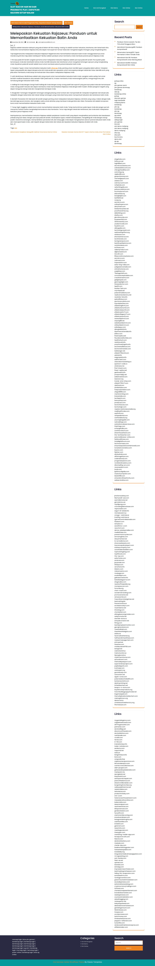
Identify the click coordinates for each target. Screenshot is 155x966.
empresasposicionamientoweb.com (127, 446)
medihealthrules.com (121, 411)
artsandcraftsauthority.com (124, 478)
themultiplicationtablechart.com (126, 696)
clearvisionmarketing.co (122, 362)
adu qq (116, 92)
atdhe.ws (117, 634)
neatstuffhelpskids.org (122, 584)
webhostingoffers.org (122, 232)
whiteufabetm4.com (121, 325)
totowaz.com (119, 888)
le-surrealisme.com (121, 541)
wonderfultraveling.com (122, 593)
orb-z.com (118, 796)
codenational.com (120, 459)
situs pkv (117, 135)
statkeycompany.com (122, 547)
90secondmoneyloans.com (124, 256)
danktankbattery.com (122, 841)
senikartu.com (119, 748)
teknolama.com (120, 791)
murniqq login (21, 950)
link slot (117, 124)
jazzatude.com (119, 563)
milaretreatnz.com (121, 571)
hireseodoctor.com (121, 284)
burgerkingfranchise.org (122, 785)
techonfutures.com (121, 405)
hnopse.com (118, 912)
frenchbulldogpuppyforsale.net (125, 692)
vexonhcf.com (119, 528)
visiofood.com (119, 385)
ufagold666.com (120, 392)
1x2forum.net (118, 161)
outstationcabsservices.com (124, 424)
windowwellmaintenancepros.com (126, 925)
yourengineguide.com (122, 420)
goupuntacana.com (121, 176)
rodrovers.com (119, 260)
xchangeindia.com (120, 428)
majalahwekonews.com (122, 722)
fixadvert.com (119, 522)
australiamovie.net (121, 500)
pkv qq (116, 107)
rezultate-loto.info (120, 297)
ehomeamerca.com (121, 237)
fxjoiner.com (118, 452)
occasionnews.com (121, 914)
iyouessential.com (120, 219)
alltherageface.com (121, 456)
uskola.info (118, 355)
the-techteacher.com (122, 435)
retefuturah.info (120, 342)
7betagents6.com (120, 273)
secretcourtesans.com (122, 166)
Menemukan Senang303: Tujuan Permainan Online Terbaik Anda (128, 53)
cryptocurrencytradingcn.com (125, 886)
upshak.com (118, 863)
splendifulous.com (120, 299)
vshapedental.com (121, 415)
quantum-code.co (120, 364)
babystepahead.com (121, 903)
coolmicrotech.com (121, 431)
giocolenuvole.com (121, 217)
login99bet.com (119, 163)
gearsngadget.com (121, 282)
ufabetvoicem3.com (121, 316)
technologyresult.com (122, 230)
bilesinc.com (118, 569)
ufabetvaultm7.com (121, 312)
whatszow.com (119, 234)
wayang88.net (119, 321)
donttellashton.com (121, 733)
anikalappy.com (120, 327)
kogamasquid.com (120, 694)
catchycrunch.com (121, 183)
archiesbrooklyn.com (121, 606)
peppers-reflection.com (123, 921)
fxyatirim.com (119, 226)
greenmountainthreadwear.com (125, 880)
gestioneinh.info (119, 372)
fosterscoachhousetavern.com (125, 798)
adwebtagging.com (121, 899)
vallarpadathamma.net (122, 787)
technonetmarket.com (122, 349)
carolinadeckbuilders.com (123, 550)
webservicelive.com (121, 480)
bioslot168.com (119, 476)
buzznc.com (118, 450)
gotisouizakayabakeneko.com (124, 770)
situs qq (54, 68)
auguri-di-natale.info (121, 511)
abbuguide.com (119, 228)
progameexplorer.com (122, 461)
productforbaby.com (121, 794)
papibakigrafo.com (121, 666)
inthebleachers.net (121, 685)
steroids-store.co (120, 619)
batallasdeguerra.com (122, 580)
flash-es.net (118, 860)
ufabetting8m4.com (121, 306)
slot (15, 128)
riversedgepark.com (121, 178)
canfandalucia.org (120, 418)
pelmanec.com (119, 727)
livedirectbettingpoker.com (124, 847)
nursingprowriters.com (122, 878)
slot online (138, 8)
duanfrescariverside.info (122, 331)
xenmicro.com (119, 202)
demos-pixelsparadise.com (124, 530)
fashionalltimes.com (121, 439)
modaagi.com (119, 573)
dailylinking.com (120, 213)
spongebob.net (119, 774)
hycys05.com (119, 813)
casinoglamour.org (121, 698)
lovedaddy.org (119, 852)
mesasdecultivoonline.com (123, 800)
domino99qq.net (120, 729)
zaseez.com (118, 181)
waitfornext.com (120, 359)
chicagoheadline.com (122, 170)
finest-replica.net (120, 370)
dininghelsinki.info (120, 329)
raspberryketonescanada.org (124, 409)
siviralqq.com (119, 867)
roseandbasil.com (120, 629)
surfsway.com (119, 247)
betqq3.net (118, 649)
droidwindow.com (120, 387)
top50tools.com (120, 554)
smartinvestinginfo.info (122, 344)
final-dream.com (120, 368)
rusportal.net (119, 750)
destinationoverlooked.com (124, 906)
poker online (16, 952)
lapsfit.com (118, 286)
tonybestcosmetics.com (123, 448)
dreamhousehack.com (122, 433)
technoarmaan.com (121, 443)
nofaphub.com (119, 185)
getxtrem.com (119, 826)
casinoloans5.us (119, 651)
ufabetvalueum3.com (122, 310)
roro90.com (118, 738)
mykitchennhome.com (122, 657)
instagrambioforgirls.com (123, 819)
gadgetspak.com (120, 280)
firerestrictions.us (120, 603)
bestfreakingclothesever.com (125, 871)
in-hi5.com (118, 742)
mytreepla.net (119, 291)
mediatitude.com (120, 532)
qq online (117, 115)
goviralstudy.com (120, 672)
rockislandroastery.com (122, 463)
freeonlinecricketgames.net (124, 599)
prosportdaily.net (120, 375)
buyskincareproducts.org (123, 690)
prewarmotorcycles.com (123, 534)
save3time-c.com (120, 526)
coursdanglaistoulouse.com (124, 506)
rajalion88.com (119, 174)
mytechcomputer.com (122, 474)
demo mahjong (119, 131)
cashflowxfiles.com (121, 822)
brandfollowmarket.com (123, 893)
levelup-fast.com (120, 288)
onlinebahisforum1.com (122, 168)
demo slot (118, 139)
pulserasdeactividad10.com (124, 679)
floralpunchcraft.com (122, 837)
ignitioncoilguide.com (121, 471)
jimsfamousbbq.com (121, 496)
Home (86, 8)
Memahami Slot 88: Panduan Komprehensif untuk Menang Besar (129, 59)
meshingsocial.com (121, 830)
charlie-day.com (120, 845)
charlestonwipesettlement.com (125, 891)
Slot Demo (114, 8)
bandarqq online (120, 94)
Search (119, 21)
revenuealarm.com (121, 467)
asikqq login (118, 120)
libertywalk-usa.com (121, 498)
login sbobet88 (119, 100)
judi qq (116, 96)
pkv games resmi (120, 85)
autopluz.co (118, 524)
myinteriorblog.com (121, 394)
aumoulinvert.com (120, 659)
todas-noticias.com (121, 746)
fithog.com (118, 623)
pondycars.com (120, 403)
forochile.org (118, 588)
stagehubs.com (119, 159)
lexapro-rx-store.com (122, 687)
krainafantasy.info (120, 744)
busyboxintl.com (120, 776)
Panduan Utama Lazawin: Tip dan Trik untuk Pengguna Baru (128, 43)
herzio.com (118, 740)
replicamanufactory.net (122, 295)
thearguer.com (119, 832)
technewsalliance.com (122, 347)
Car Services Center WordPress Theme (69, 962)
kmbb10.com (119, 824)
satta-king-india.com (121, 265)
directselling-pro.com (122, 465)
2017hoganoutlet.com (122, 725)
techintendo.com (120, 239)
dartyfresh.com (119, 206)
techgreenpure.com (121, 241)
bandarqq (117, 90)
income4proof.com (121, 191)
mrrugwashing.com (121, 856)
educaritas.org (119, 194)
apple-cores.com (120, 677)
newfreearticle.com (121, 806)
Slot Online (126, 8)
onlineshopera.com (121, 204)
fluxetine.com (119, 644)
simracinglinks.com (121, 537)
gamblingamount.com (122, 908)
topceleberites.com (121, 303)
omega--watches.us (121, 515)
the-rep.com (119, 556)
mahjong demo (119, 103)
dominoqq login (17, 944)
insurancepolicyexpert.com (124, 545)
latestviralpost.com (121, 804)
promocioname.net (121, 595)
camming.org (119, 172)
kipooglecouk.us (120, 655)
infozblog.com (119, 610)
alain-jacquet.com (120, 768)
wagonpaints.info (120, 357)
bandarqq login (17, 942)
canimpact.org (119, 670)
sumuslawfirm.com (121, 875)
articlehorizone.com (121, 269)
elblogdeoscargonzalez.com (124, 614)
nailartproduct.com (121, 250)
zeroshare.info (119, 567)
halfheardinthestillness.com (124, 638)
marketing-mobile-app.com (124, 835)
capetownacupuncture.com (124, 761)
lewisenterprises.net (121, 209)
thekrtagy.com (119, 426)
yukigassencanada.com (122, 267)
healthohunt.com (120, 340)
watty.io (117, 753)
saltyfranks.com (120, 558)
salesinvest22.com (120, 377)
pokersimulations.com (122, 293)
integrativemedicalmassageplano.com (128, 854)
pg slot (26, 948)
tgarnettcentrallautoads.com (124, 519)
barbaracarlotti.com (121, 681)
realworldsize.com (120, 789)
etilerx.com (118, 334)
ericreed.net (118, 642)
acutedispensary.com (122, 882)
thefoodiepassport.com (122, 662)
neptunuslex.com (120, 509)
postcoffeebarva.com (122, 781)
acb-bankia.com (120, 858)
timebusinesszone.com (122, 919)
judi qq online (118, 81)
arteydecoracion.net (121, 621)
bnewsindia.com (120, 396)
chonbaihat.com (120, 612)
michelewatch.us (120, 513)
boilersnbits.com (120, 802)
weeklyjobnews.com (121, 895)
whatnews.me (119, 366)
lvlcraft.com (118, 254)
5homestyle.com (120, 705)
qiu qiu (116, 141)
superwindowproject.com (123, 664)
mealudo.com (119, 843)
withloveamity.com (121, 222)
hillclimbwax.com (120, 910)
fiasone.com (118, 839)
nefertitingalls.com (121, 187)
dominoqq (118, 113)
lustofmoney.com (120, 916)
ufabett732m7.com (121, 383)
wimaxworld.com (120, 597)
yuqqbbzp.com (119, 271)
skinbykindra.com (120, 454)
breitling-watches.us (121, 517)
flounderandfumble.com (123, 338)
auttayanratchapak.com (123, 778)
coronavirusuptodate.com (123, 275)
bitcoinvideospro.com (122, 763)
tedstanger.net (119, 351)
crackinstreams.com (121, 278)
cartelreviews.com (121, 245)
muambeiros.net (120, 608)
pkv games (118, 122)
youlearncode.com (121, 224)
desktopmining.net (121, 683)
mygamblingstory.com (122, 720)
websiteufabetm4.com (122, 323)
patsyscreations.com (121, 189)
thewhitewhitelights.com (123, 631)
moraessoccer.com (121, 586)
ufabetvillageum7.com (122, 314)
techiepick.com (119, 398)
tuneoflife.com (119, 923)
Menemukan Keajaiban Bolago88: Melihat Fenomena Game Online (33, 132)
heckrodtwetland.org (121, 636)
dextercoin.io (119, 700)
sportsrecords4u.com (122, 301)
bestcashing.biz (119, 601)
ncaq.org (117, 200)
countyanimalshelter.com (123, 897)
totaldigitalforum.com (122, 441)
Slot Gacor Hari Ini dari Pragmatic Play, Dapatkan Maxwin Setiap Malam (24, 9)
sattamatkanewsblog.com (123, 884)
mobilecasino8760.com (122, 647)
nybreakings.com (120, 422)
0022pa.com (118, 565)
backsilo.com (119, 865)
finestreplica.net (120, 336)
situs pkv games (120, 98)
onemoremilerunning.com (123, 815)
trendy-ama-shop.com (122, 381)
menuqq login (17, 939)
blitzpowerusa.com (121, 809)
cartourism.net (119, 675)
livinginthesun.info (120, 755)
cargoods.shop (119, 759)
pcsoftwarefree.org (121, 211)
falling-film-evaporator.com (124, 873)
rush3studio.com (120, 735)
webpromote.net (120, 616)
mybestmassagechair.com (123, 640)
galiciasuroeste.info (121, 578)
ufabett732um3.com (121, 353)
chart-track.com (120, 591)
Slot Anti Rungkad (99, 8)
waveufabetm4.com (121, 319)
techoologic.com (120, 407)
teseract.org (118, 379)
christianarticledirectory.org (124, 703)
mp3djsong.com (120, 504)
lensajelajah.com (120, 196)
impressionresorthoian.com (124, 869)
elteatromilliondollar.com (123, 783)
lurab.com (118, 469)
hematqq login (32, 950)
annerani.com (119, 560)
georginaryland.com (121, 627)
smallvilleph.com (120, 575)
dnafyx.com (118, 215)
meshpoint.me (119, 772)
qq (115, 83)
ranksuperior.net (120, 901)
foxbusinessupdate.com (122, 850)
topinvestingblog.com (122, 552)
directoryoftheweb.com (122, 731)
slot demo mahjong (121, 126)
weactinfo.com (119, 828)
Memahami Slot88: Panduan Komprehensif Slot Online (127, 64)
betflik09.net (118, 198)
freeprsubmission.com (122, 390)
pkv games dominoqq (122, 87)
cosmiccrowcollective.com (124, 766)
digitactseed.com (120, 252)
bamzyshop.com (120, 400)
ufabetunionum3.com (122, 308)
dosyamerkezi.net (120, 539)
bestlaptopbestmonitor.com (124, 625)
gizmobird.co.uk (119, 502)
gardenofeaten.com (121, 811)
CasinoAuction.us (120, 653)
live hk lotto (118, 137)
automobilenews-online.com (124, 437)
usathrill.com (119, 413)
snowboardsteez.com (122, 817)
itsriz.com (117, 757)
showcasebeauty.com (122, 543)
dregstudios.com (120, 582)
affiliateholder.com (121, 927)
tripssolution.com (120, 262)
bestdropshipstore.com (122, 243)
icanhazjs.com (119, 668)
